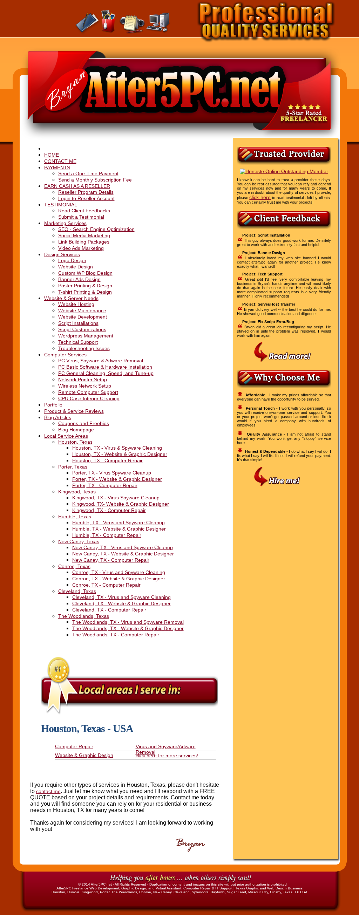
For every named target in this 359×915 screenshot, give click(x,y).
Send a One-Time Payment (88, 173)
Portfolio (53, 405)
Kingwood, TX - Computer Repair (109, 510)
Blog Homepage (76, 429)
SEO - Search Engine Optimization (96, 229)
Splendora (200, 892)
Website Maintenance (82, 310)
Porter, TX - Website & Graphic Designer (117, 479)
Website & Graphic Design (84, 755)
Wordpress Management (85, 336)
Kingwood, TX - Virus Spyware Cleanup (116, 497)
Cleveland (182, 892)
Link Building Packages (83, 242)
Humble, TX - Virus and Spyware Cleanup (118, 522)
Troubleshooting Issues (84, 348)
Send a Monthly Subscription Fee (95, 180)
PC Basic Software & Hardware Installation (105, 367)
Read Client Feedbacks (84, 210)
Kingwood (90, 892)
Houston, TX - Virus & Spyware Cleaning (117, 448)
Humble (73, 892)
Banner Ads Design (79, 279)
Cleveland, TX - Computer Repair (109, 610)
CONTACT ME (60, 161)
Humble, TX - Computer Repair (106, 535)
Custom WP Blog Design (85, 273)
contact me (48, 791)
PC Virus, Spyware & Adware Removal (100, 360)
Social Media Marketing (84, 235)
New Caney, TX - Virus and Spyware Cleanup (122, 547)
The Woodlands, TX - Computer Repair (115, 634)
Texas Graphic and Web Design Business (269, 888)
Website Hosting (76, 304)
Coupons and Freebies (83, 423)
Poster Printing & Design (85, 285)
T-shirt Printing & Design (85, 292)
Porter (104, 892)
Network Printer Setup (82, 379)
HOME (51, 155)
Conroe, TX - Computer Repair (106, 585)
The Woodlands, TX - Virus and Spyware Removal (128, 622)
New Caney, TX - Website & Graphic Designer (123, 553)
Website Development (82, 317)
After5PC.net (101, 884)
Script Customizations (82, 329)
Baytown (218, 892)
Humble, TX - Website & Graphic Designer (119, 529)
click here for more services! (167, 755)
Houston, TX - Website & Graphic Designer (119, 454)
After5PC (63, 888)
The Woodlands (124, 892)
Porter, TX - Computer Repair (104, 485)
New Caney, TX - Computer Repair (110, 560)
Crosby (275, 892)
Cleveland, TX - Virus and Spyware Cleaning (121, 597)
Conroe (145, 892)
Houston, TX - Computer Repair (107, 460)
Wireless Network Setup (84, 386)
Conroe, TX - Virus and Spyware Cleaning (118, 572)
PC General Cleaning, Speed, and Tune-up (106, 373)
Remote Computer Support (88, 392)
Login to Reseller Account (86, 198)
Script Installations (78, 323)
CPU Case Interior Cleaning (89, 398)
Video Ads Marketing (81, 248)
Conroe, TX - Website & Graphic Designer (118, 578)
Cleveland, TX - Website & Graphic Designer (121, 603)
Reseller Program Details (86, 192)
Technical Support (78, 342)
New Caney (162, 892)
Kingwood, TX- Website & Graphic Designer (120, 504)
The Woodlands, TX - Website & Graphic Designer (128, 628)
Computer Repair (74, 746)
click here (260, 197)
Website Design (75, 266)
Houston (58, 892)
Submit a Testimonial (81, 217)
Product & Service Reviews (74, 411)
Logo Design (72, 260)
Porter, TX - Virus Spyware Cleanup (111, 473)
